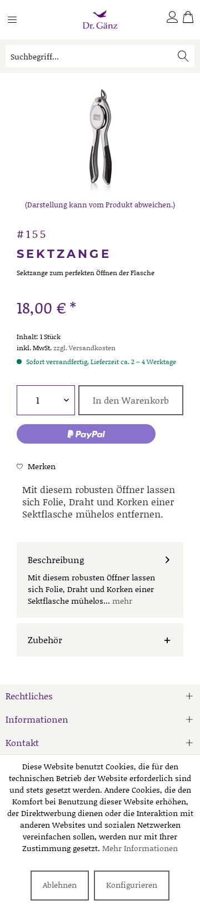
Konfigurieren (131, 885)
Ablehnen (60, 885)
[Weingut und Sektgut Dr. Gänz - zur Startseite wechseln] (100, 19)
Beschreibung (56, 559)
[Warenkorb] (187, 19)
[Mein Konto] (172, 19)
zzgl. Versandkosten (84, 347)
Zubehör (45, 639)
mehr (121, 600)
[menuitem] (19, 23)
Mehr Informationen (140, 848)
